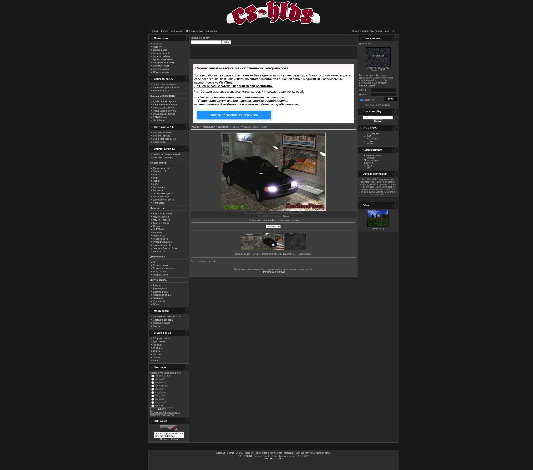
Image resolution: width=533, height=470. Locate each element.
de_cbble (159, 399)
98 (263, 254)
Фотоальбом (208, 126)
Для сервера (157, 256)
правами (382, 82)
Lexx (369, 165)
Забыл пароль (371, 105)
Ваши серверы (161, 90)
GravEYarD (373, 133)
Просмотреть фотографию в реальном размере (273, 220)
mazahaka (372, 138)
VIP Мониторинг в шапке (166, 87)
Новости (249, 453)
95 (254, 254)
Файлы (230, 453)
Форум (164, 31)
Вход (386, 31)
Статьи (239, 453)
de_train (159, 405)
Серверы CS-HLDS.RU (163, 96)
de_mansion (161, 385)
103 (284, 254)
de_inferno (160, 382)
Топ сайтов (211, 31)
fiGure (370, 143)
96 (257, 254)
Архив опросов (172, 412)
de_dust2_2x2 (162, 375)
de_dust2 (160, 379)
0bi (368, 167)
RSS (393, 31)
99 (266, 254)
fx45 (369, 136)
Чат (172, 31)
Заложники (223, 126)
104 (289, 254)
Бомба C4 (378, 228)
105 (293, 254)
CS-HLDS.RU (245, 456)
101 (276, 254)
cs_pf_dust (161, 392)
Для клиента (157, 208)
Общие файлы (158, 162)
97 (260, 254)
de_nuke (159, 389)
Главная (155, 31)
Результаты (156, 412)
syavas (371, 141)
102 (280, 254)
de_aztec (160, 395)
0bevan (286, 216)
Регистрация (375, 31)
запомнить (369, 99)
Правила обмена (169, 439)
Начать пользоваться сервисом (234, 115)
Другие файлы (158, 280)
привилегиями (366, 85)
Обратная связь (322, 453)
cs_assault (160, 402)
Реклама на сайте (273, 458)
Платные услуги (194, 31)
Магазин (180, 31)
